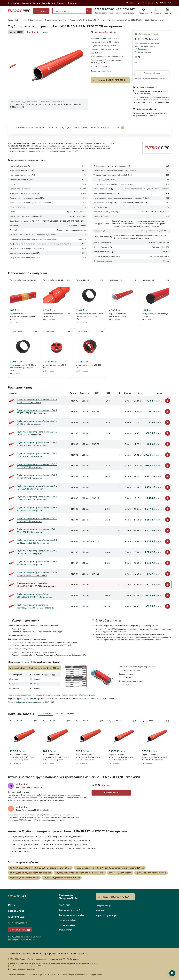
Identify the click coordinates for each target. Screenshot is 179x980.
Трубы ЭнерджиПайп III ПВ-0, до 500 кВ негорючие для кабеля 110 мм (110, 868)
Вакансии (100, 910)
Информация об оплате (147, 109)
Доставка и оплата (77, 128)
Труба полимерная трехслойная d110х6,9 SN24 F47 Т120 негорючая (37, 509)
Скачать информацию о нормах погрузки (26, 702)
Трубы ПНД (13, 20)
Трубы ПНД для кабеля (32, 20)
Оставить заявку (18, 930)
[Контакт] (172, 973)
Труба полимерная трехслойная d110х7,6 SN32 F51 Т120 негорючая (37, 519)
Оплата (36, 3)
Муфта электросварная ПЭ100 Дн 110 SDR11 (56, 315)
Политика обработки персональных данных (27, 975)
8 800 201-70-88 (104, 9)
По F (57, 713)
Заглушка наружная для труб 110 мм (155, 315)
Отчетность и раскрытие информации (21, 969)
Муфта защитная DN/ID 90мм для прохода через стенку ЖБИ (23, 367)
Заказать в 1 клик (152, 73)
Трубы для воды (67, 925)
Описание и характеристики (29, 128)
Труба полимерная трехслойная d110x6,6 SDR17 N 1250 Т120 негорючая (37, 498)
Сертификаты (48, 3)
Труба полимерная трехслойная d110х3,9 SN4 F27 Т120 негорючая (37, 400)
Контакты (72, 3)
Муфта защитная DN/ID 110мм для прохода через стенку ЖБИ (89, 316)
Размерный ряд (55, 128)
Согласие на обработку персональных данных (68, 975)
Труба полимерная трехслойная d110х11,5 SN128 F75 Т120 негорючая (35, 606)
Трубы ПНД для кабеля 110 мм (151, 872)
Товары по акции (104, 905)
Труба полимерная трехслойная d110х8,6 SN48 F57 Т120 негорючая (37, 552)
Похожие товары (100, 128)
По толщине (68, 713)
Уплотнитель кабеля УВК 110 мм (88, 366)
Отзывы (118, 128)
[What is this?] (38, 193)
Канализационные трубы (71, 915)
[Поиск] (89, 11)
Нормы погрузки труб (106, 915)
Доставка (26, 3)
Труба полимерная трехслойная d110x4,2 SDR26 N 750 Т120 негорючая (37, 411)
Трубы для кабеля (68, 920)
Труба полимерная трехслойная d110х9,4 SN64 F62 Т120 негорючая (37, 563)
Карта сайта (96, 975)
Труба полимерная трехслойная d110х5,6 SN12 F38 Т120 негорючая (37, 465)
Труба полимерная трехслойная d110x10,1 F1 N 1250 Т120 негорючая (133, 20)
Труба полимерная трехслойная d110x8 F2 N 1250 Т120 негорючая (36, 530)
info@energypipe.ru (125, 13)
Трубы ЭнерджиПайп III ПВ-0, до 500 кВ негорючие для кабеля (40, 868)
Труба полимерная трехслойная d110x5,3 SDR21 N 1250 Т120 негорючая (37, 444)
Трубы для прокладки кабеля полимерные (30, 872)
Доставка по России (145, 87)
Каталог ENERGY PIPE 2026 (111, 80)
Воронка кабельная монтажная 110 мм (117, 315)
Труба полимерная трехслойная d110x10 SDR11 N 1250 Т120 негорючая (37, 574)
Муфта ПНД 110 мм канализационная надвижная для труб (23, 316)
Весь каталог (65, 930)
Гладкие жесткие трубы (55, 20)
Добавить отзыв (111, 792)
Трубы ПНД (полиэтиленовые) (24, 877)
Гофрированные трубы (70, 910)
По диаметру (45, 713)
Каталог (43, 11)
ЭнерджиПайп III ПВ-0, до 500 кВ (84, 20)
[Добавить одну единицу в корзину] (167, 400)
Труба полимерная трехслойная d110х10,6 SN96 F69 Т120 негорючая (35, 595)
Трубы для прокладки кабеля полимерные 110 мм (80, 872)
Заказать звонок (146, 3)
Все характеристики (100, 71)
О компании (14, 3)
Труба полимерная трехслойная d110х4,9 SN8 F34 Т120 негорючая (37, 433)
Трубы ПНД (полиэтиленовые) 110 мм (62, 877)
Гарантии (61, 3)
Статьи (73, 953)
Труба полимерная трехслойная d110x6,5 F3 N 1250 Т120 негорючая (37, 487)
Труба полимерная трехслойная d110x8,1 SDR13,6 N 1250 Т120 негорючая (37, 541)
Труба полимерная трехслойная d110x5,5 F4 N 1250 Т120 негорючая (37, 455)
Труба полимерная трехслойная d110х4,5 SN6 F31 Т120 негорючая (37, 422)
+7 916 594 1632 (126, 9)
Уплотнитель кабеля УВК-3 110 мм (54, 366)
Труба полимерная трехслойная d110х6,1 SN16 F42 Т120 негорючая (37, 476)
